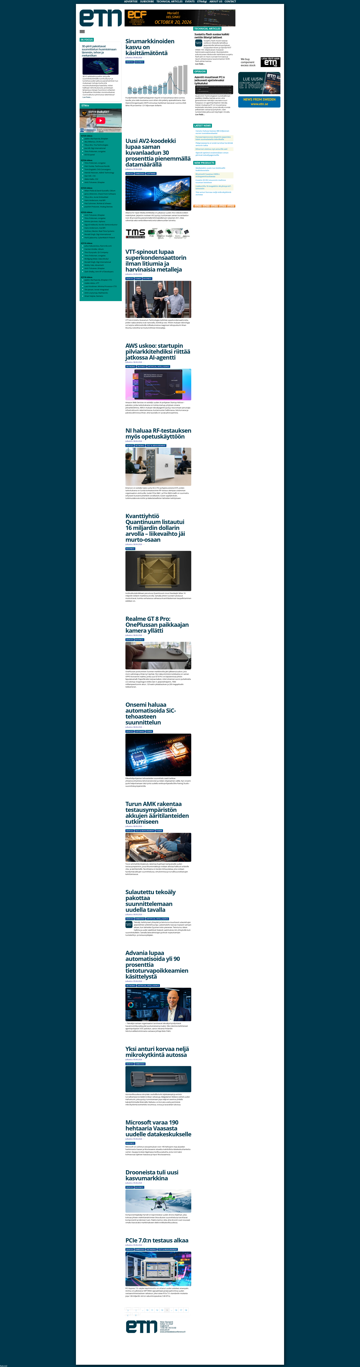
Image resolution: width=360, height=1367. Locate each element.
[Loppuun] (136, 1314)
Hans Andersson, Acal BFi (95, 200)
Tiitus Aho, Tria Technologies (96, 145)
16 (176, 1310)
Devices (129, 62)
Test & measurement (156, 445)
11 (152, 1310)
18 (186, 1310)
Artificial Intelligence (158, 366)
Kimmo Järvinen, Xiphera (95, 221)
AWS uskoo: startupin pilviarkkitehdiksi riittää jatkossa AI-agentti (157, 351)
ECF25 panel (90, 154)
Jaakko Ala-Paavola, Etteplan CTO (98, 280)
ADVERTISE (131, 1)
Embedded (140, 173)
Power (138, 278)
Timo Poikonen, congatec (95, 151)
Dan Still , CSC (90, 176)
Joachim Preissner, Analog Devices (99, 206)
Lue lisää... (87, 97)
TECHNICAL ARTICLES (170, 1)
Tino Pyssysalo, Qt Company (96, 252)
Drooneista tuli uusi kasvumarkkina (151, 1175)
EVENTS (190, 1)
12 (157, 1310)
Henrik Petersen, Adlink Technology (99, 172)
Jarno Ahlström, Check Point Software (100, 194)
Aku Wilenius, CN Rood (94, 141)
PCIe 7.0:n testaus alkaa (156, 1240)
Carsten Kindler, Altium (94, 249)
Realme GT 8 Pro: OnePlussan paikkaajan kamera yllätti (157, 624)
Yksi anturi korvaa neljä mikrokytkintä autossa (157, 1052)
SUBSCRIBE (147, 1)
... (142, 1310)
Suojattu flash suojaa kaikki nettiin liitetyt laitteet (211, 35)
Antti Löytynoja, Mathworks (96, 293)
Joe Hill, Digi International (95, 148)
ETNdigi (202, 1)
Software (151, 173)
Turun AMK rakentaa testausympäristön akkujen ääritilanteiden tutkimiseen (157, 812)
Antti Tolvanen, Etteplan (95, 182)
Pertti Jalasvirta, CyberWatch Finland (100, 237)
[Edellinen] (137, 1309)
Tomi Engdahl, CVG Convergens (98, 169)
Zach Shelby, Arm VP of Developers (99, 271)
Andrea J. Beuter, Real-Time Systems (99, 231)
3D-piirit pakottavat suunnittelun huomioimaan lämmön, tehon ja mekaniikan (99, 50)
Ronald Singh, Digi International (98, 234)
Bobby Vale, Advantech (94, 265)
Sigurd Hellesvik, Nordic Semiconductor (101, 224)
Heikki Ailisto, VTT (92, 283)
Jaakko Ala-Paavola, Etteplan (96, 138)
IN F (83, 39)
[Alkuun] (129, 1309)
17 (181, 1310)
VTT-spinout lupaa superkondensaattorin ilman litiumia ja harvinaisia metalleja (155, 260)
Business (139, 62)
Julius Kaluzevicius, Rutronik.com (98, 246)
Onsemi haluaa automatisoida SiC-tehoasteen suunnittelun (150, 713)
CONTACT (230, 1)
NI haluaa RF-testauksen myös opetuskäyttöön (158, 433)
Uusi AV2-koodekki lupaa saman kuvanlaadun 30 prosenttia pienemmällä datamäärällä (158, 152)
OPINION (200, 71)
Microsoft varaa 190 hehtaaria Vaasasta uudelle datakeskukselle (158, 1128)
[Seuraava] (128, 1314)
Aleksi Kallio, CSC (91, 179)
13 (162, 1310)
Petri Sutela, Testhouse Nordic (97, 166)
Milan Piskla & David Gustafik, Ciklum (100, 190)
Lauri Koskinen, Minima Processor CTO (101, 286)
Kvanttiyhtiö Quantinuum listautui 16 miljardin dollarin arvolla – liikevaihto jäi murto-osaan (155, 527)
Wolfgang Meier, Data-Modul (96, 259)
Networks (131, 366)
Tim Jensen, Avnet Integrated (97, 289)
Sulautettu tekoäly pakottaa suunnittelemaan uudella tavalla (150, 901)
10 (147, 1310)
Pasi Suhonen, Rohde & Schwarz (98, 203)
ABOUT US (216, 1)
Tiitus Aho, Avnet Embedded (96, 197)
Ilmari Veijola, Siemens (94, 296)
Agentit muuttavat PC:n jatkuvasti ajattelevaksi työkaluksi (209, 80)
